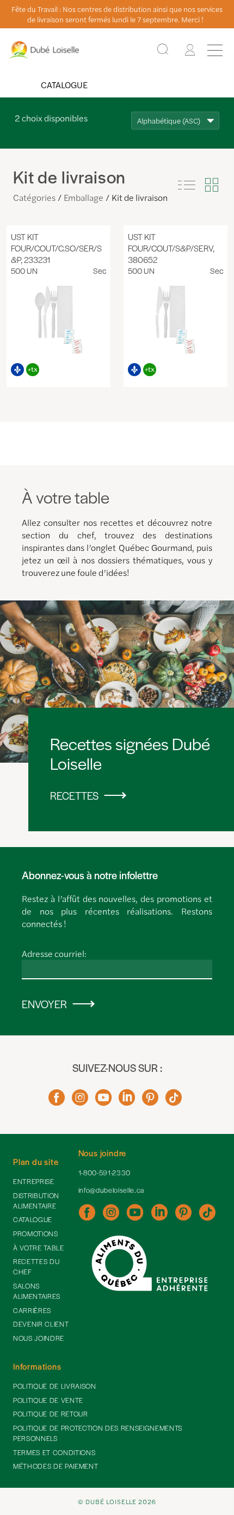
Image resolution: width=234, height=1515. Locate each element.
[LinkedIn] (127, 1101)
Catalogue (64, 84)
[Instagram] (80, 1101)
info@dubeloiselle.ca (111, 1190)
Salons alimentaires (36, 1291)
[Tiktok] (173, 1101)
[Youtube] (103, 1101)
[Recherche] (163, 49)
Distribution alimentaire (36, 1201)
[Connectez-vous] (189, 50)
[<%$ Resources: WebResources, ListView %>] (186, 185)
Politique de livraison (54, 1386)
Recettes (74, 795)
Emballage (83, 197)
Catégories (34, 197)
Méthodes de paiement (55, 1466)
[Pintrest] (150, 1101)
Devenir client (41, 1324)
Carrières (32, 1310)
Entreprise (33, 1181)
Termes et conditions (54, 1452)
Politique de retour (50, 1414)
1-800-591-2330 (104, 1172)
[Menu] (215, 50)
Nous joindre (38, 1338)
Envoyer (44, 1004)
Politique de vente (48, 1400)
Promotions (35, 1233)
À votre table (38, 1248)
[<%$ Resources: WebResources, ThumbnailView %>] (211, 185)
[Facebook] (56, 1101)
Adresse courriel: (54, 953)
